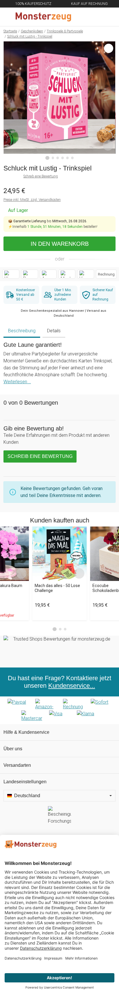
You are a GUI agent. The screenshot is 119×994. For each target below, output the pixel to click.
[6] (72, 158)
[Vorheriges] (9, 101)
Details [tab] (54, 330)
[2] (53, 158)
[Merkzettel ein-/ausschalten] (108, 145)
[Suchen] (83, 16)
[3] (57, 158)
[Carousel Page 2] (60, 629)
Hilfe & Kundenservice (26, 732)
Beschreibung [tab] (22, 330)
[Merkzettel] (95, 16)
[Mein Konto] (107, 16)
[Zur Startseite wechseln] (46, 17)
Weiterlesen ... (17, 381)
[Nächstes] (109, 101)
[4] (62, 158)
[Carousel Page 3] (65, 629)
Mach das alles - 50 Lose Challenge (57, 588)
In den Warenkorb (60, 244)
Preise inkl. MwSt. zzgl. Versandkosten (32, 200)
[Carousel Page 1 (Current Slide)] (55, 629)
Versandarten (17, 765)
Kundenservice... (71, 685)
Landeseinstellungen (25, 781)
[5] (67, 158)
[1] (47, 158)
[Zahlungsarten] (59, 710)
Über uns (12, 748)
